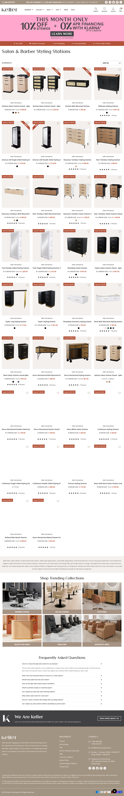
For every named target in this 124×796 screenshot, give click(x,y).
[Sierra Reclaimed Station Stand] (47, 407)
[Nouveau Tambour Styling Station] (77, 137)
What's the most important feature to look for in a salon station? (42, 676)
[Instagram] (110, 2)
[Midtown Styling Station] (108, 83)
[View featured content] (62, 28)
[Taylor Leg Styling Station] (16, 299)
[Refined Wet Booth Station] (16, 515)
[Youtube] (120, 2)
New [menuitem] (66, 10)
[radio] (13, 113)
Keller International (60, 569)
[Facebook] (106, 2)
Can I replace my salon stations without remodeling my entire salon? (43, 704)
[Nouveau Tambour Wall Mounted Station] (16, 191)
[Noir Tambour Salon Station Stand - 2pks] (108, 191)
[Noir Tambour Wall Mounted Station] (47, 191)
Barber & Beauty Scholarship (69, 751)
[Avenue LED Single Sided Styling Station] (16, 137)
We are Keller (64, 744)
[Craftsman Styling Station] (108, 407)
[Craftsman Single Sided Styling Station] (16, 461)
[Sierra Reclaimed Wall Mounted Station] (47, 352)
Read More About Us (109, 718)
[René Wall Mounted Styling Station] (108, 299)
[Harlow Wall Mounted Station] (77, 83)
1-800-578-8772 (96, 744)
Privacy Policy (64, 767)
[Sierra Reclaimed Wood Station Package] (47, 515)
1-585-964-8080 (96, 741)
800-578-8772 (10, 2)
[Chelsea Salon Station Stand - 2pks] (16, 83)
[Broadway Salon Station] (77, 245)
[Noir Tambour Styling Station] (108, 137)
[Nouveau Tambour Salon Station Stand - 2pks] (77, 191)
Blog (61, 754)
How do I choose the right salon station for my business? (40, 664)
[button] (14, 70)
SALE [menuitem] (73, 10)
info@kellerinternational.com (101, 748)
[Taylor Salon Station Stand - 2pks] (108, 245)
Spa (57, 10)
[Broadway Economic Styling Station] (77, 299)
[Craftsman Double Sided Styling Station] (47, 461)
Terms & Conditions (66, 757)
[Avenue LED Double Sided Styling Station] (47, 137)
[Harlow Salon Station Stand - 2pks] (47, 83)
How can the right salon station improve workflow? (38, 683)
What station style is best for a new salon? (35, 696)
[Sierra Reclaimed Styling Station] (77, 352)
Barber (28, 10)
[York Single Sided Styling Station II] (47, 245)
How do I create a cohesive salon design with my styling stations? (42, 700)
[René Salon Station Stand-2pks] (16, 352)
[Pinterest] (117, 2)
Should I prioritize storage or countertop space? (37, 688)
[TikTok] (113, 2)
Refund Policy (64, 760)
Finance (62, 741)
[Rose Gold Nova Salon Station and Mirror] (108, 461)
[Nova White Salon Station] (77, 407)
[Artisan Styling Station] (77, 461)
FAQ (61, 748)
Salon (39, 10)
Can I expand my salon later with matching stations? (38, 692)
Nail (49, 10)
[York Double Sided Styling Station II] (16, 245)
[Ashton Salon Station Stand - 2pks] (108, 352)
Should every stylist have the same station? (35, 679)
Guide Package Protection (68, 763)
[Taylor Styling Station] (47, 299)
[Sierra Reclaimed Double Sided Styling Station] (16, 407)
